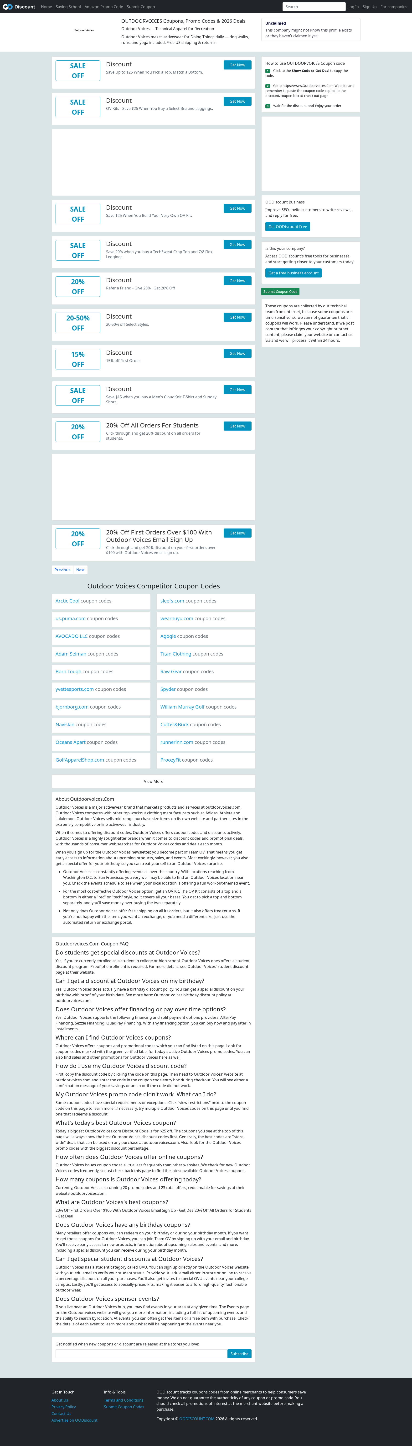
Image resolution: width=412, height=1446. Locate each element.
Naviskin (81, 724)
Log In (353, 6)
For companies (394, 6)
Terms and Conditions (124, 1400)
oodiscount (19, 6)
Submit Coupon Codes (124, 1406)
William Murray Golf (198, 707)
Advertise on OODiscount (75, 1420)
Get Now (237, 65)
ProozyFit (186, 760)
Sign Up (370, 6)
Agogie (184, 636)
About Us (60, 1400)
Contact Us (61, 1413)
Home (46, 6)
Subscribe (239, 1353)
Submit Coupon (141, 6)
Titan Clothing (191, 654)
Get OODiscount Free (287, 226)
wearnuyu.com (193, 618)
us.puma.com (87, 618)
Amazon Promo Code (104, 6)
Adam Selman (87, 654)
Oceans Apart (87, 742)
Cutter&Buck (190, 724)
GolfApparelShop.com (96, 760)
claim (299, 334)
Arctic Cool (84, 601)
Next (80, 569)
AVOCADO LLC (88, 636)
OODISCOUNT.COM (197, 1418)
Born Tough (84, 671)
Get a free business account (293, 273)
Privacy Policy (64, 1406)
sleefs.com (188, 601)
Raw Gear (187, 671)
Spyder (184, 689)
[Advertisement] (153, 162)
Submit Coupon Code (280, 291)
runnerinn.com (193, 742)
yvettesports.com (91, 689)
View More (153, 781)
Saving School (68, 6)
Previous (62, 569)
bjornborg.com (88, 707)
